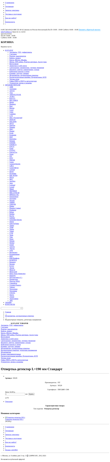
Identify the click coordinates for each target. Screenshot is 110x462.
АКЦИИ (8, 302)
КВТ (11, 256)
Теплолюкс (13, 289)
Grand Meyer (14, 168)
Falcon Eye (13, 152)
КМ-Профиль (14, 258)
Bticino (11, 108)
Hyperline (12, 173)
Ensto (11, 148)
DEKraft (12, 120)
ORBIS (12, 202)
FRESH (12, 160)
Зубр (11, 250)
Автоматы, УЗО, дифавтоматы (20, 52)
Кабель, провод (15, 58)
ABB (11, 87)
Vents (11, 235)
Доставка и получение (13, 14)
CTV (11, 116)
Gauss (11, 162)
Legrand (12, 185)
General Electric (14, 164)
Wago (11, 239)
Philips (11, 206)
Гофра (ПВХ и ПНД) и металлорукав (23, 81)
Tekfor (11, 229)
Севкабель (13, 283)
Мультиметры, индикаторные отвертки (23, 75)
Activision (12, 89)
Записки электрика (12, 10)
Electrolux (12, 139)
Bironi (11, 102)
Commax (12, 114)
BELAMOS (13, 100)
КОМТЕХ (13, 260)
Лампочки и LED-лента (18, 66)
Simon (11, 222)
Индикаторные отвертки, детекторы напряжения (19, 350)
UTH (11, 233)
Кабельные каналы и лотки (19, 71)
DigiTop (12, 125)
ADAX (12, 91)
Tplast (11, 231)
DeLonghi (12, 121)
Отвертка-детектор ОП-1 (14, 419)
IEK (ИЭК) (13, 175)
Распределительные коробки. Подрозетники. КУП (27, 77)
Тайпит (12, 287)
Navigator (12, 198)
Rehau (11, 212)
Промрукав (13, 279)
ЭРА (11, 300)
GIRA (11, 166)
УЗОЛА (12, 293)
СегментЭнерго (15, 285)
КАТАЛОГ (9, 50)
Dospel (11, 131)
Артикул (8, 378)
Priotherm (12, 210)
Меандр (12, 270)
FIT (10, 156)
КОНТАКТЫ (10, 304)
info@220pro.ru (6, 32)
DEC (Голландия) (15, 118)
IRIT (11, 179)
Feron (11, 154)
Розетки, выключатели (17, 56)
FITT (11, 158)
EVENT (12, 150)
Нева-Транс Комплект (17, 274)
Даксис (12, 249)
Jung (11, 183)
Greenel (12, 170)
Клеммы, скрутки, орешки (19, 73)
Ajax (11, 93)
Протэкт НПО (14, 281)
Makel (11, 189)
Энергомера (13, 299)
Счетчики (13, 54)
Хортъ (11, 295)
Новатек (12, 275)
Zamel (11, 245)
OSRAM (12, 204)
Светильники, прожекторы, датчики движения (26, 68)
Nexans (12, 200)
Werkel (11, 243)
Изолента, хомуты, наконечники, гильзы (24, 69)
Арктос (12, 247)
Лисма (11, 268)
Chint (11, 112)
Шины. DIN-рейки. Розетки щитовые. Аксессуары (28, 62)
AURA (12, 96)
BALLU (12, 98)
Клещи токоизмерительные (11, 354)
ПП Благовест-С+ (15, 277)
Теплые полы (14, 79)
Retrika (11, 214)
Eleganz (12, 141)
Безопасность (10, 22)
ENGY (11, 146)
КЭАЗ (11, 266)
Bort (10, 106)
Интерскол (13, 252)
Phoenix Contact (15, 208)
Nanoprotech (13, 197)
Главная (8, 312)
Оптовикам (9, 6)
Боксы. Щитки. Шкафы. (18, 60)
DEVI (11, 123)
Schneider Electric (15, 220)
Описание (9, 401)
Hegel (11, 172)
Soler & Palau (14, 223)
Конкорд (12, 262)
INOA (11, 177)
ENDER (12, 143)
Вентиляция (13, 64)
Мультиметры (6, 352)
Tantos (11, 225)
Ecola (11, 133)
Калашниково (14, 254)
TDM (11, 227)
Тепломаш (13, 291)
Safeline (12, 218)
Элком (11, 297)
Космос (12, 264)
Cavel (11, 110)
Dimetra (12, 127)
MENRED (13, 191)
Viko (11, 237)
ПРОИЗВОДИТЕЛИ (12, 85)
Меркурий (13, 272)
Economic (12, 135)
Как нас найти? (10, 18)
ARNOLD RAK (15, 95)
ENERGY (13, 145)
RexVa (11, 216)
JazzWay (12, 181)
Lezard (11, 187)
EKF (11, 137)
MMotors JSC (14, 195)
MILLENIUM (14, 193)
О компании (9, 3)
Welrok (11, 241)
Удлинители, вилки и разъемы (20, 83)
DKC (11, 129)
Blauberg (12, 104)
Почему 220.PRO (11, 450)
